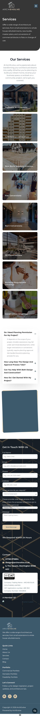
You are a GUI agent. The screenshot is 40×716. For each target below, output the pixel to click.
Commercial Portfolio (10, 671)
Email (4, 462)
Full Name (6, 453)
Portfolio (6, 667)
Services (5, 655)
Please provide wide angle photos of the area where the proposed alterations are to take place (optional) (19, 502)
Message (5, 512)
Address (5, 481)
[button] (36, 6)
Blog (4, 662)
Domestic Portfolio (9, 674)
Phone (5, 471)
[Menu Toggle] (20, 715)
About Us (6, 652)
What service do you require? (14, 490)
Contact (5, 659)
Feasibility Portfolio (9, 677)
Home (4, 649)
